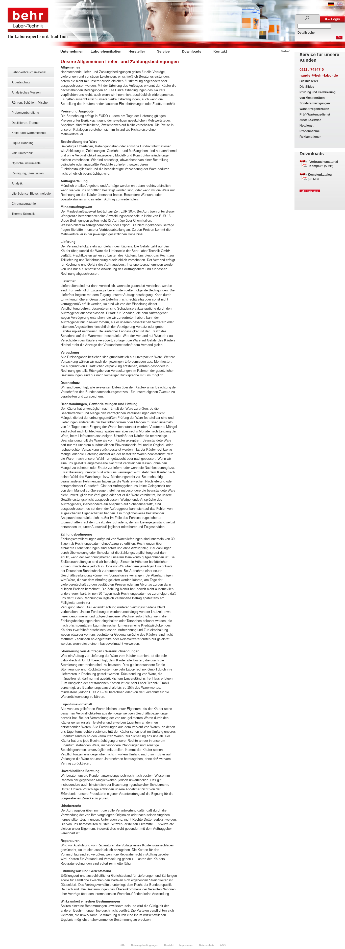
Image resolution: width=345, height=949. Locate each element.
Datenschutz (206, 945)
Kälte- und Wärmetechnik (29, 133)
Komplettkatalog (320, 174)
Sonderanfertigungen (315, 103)
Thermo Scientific (23, 214)
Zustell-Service (310, 120)
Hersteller (137, 51)
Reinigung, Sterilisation (28, 173)
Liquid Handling (23, 143)
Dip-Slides (307, 86)
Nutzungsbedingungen (144, 945)
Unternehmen (72, 51)
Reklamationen (310, 136)
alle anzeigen (310, 191)
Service (163, 51)
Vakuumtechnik (22, 153)
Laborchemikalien (106, 51)
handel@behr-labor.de (319, 75)
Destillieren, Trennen (26, 123)
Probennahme (310, 131)
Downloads (191, 51)
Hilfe (122, 945)
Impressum (186, 945)
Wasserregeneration (314, 109)
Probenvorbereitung (25, 112)
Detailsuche (306, 32)
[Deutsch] (331, 5)
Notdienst (306, 125)
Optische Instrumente (26, 163)
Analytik (17, 183)
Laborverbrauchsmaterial (29, 72)
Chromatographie (24, 203)
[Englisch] (339, 5)
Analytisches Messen (26, 92)
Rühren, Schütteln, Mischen (31, 102)
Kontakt (220, 51)
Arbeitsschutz (21, 82)
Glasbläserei (309, 81)
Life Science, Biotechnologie (31, 193)
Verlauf (285, 51)
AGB (223, 945)
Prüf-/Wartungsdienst (315, 114)
